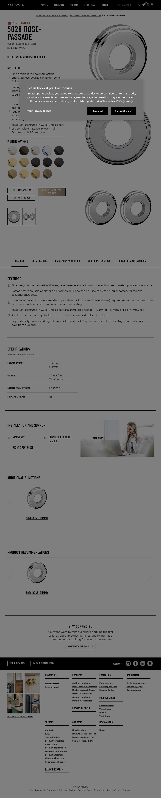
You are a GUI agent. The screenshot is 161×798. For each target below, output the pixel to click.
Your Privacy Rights (39, 111)
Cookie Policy (106, 101)
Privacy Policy (124, 101)
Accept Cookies (123, 111)
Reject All (97, 111)
